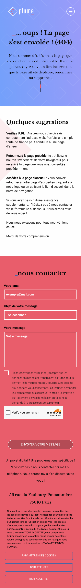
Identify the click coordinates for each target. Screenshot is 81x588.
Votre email (12, 285)
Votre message (14, 327)
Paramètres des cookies (39, 556)
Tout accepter (39, 579)
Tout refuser (39, 567)
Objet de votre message (21, 306)
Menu (70, 11)
